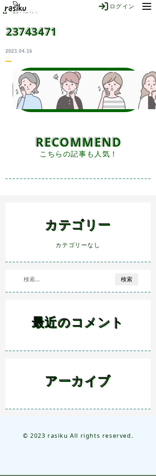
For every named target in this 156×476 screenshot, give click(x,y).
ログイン (122, 6)
